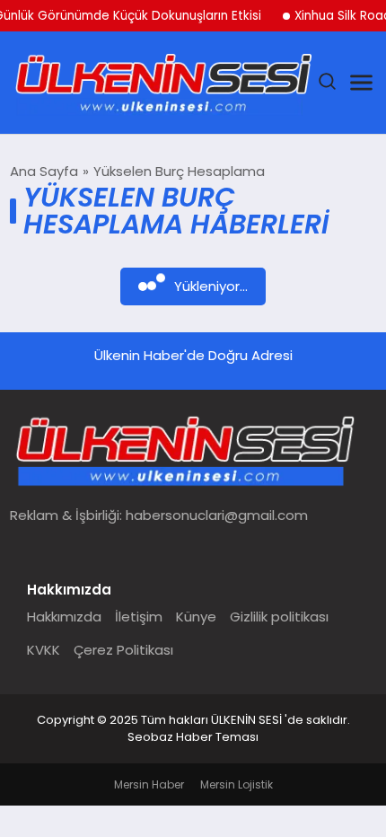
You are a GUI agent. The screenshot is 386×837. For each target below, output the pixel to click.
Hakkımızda (64, 616)
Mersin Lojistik (236, 784)
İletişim (138, 616)
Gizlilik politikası (279, 616)
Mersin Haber (149, 784)
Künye (196, 616)
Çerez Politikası (123, 649)
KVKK (43, 649)
